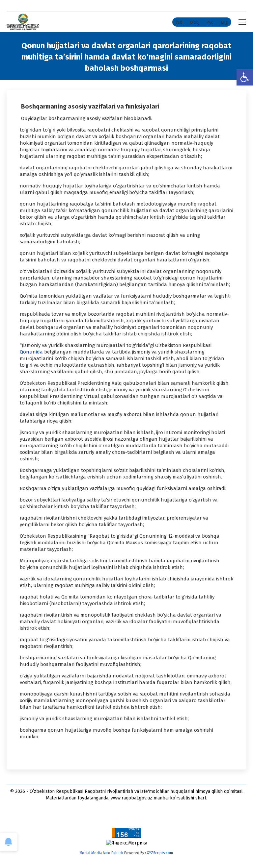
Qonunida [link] (32, 352)
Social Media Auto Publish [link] (101, 853)
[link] (245, 77)
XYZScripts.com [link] (160, 853)
